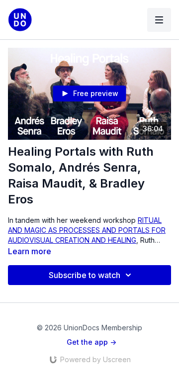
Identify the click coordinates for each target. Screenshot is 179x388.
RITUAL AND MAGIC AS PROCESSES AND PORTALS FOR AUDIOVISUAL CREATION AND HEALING (87, 230)
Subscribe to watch (84, 275)
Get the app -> (91, 342)
